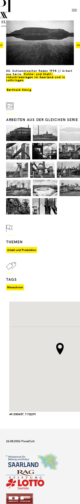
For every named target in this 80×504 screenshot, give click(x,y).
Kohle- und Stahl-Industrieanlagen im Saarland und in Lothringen (35, 77)
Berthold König (19, 90)
